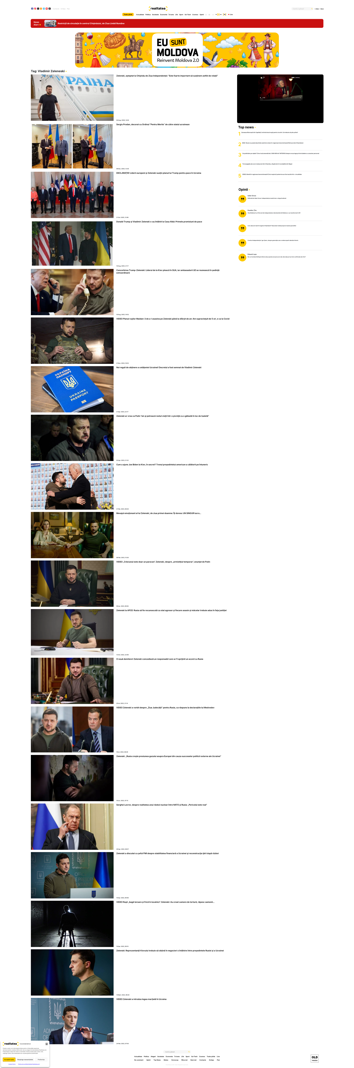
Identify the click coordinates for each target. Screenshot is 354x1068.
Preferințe (41, 1059)
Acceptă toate (9, 1059)
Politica (148, 14)
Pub (68, 9)
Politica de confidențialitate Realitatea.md (29, 1064)
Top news (246, 127)
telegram (44, 9)
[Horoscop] (206, 14)
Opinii (202, 14)
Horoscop (174, 1060)
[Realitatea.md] (315, 1058)
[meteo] (213, 14)
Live (231, 14)
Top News (157, 1060)
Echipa (63, 9)
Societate (155, 14)
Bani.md (193, 1060)
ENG (317, 9)
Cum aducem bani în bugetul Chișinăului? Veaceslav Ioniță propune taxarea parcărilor (272, 225)
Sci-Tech (188, 14)
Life (176, 14)
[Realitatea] (192, 8)
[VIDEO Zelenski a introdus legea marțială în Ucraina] (72, 1021)
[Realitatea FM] (219, 14)
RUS (322, 9)
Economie (163, 14)
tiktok (49, 9)
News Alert (36, 23)
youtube (47, 9)
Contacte (56, 9)
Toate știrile (128, 14)
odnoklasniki (41, 9)
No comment (138, 1060)
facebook (32, 9)
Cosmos (195, 14)
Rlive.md (184, 1060)
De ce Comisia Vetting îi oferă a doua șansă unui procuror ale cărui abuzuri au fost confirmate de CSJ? (277, 257)
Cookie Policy (12, 1064)
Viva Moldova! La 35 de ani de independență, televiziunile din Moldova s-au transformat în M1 (274, 213)
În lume (171, 14)
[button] (47, 1044)
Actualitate (140, 14)
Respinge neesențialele (25, 1059)
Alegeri (153, 1056)
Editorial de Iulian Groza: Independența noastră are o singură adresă (267, 198)
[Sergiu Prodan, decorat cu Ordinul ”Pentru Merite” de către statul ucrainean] (72, 146)
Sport (181, 14)
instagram (35, 9)
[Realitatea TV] (224, 14)
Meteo (166, 1060)
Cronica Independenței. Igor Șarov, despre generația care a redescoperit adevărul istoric (273, 240)
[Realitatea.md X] (38, 8)
